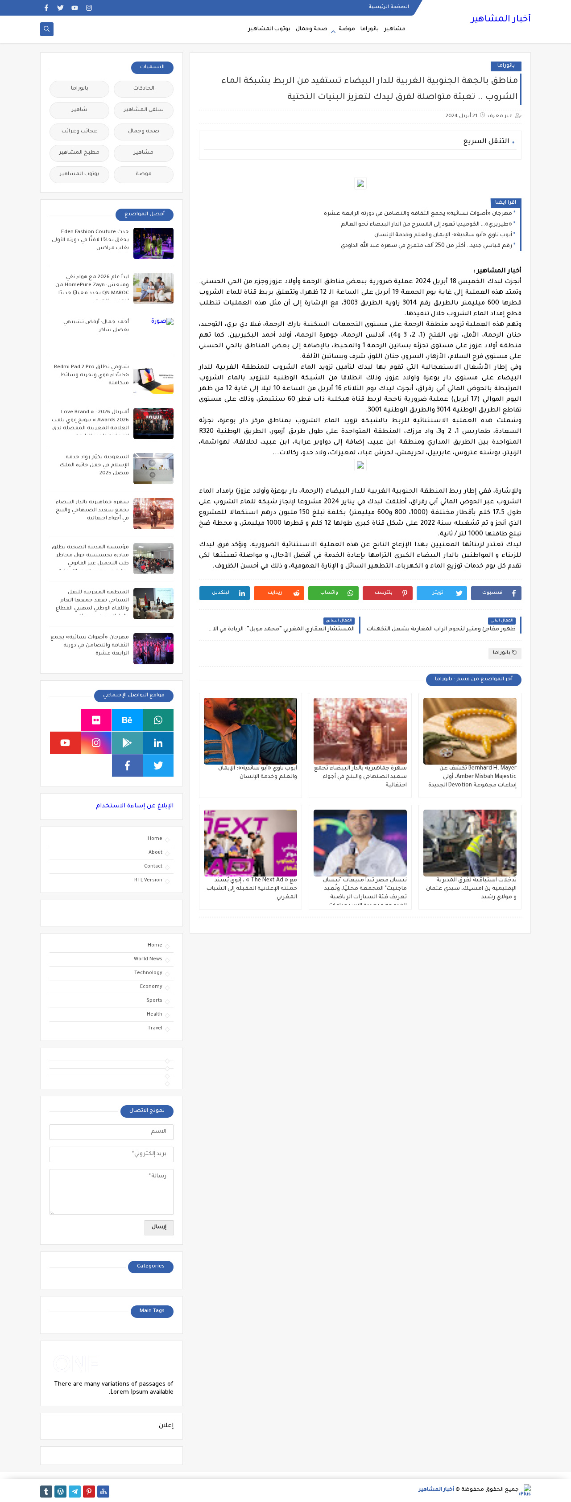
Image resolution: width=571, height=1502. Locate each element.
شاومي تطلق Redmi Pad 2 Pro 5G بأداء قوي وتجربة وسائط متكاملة (91, 376)
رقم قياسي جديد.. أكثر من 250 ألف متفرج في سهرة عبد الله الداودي (426, 246)
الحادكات (143, 89)
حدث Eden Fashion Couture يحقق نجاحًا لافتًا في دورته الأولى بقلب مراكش (90, 240)
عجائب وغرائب (79, 132)
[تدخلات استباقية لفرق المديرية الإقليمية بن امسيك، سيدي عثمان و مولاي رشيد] (470, 843)
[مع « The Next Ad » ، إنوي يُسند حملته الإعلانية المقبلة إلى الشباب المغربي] (250, 843)
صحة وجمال (311, 29)
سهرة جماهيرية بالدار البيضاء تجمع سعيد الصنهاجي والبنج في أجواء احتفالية (360, 777)
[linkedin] (158, 743)
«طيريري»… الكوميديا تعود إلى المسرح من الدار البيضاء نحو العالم (426, 225)
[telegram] (75, 1492)
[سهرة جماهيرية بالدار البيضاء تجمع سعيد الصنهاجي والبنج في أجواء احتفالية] (360, 731)
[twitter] (60, 8)
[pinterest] (89, 1492)
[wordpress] (60, 1492)
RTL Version (148, 880)
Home (155, 839)
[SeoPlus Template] (525, 1490)
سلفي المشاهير (144, 110)
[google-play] (127, 743)
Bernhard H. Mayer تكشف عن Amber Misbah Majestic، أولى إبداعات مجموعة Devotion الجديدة (472, 777)
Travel (155, 1028)
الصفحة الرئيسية (388, 7)
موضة (347, 29)
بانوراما (369, 29)
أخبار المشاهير (501, 20)
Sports (154, 1001)
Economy (151, 987)
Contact (153, 866)
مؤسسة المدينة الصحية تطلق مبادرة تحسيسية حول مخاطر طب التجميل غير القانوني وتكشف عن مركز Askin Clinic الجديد (90, 564)
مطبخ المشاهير (79, 153)
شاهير (79, 110)
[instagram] (89, 8)
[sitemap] (103, 1492)
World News (148, 959)
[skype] (65, 720)
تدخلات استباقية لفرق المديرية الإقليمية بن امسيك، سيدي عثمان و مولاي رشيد (471, 889)
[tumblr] (46, 1492)
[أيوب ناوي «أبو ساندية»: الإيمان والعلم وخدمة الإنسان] (250, 731)
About (155, 853)
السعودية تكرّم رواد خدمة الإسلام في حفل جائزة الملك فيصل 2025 (94, 466)
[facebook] (46, 8)
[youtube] (75, 8)
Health (154, 1014)
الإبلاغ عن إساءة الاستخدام (135, 806)
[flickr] (96, 720)
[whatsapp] (158, 720)
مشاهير (394, 29)
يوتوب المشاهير (269, 29)
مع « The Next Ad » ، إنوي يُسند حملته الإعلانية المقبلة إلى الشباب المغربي (252, 889)
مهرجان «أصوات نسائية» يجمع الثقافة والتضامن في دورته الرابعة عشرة (418, 214)
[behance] (127, 720)
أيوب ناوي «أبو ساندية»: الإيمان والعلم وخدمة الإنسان (443, 235)
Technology (148, 973)
